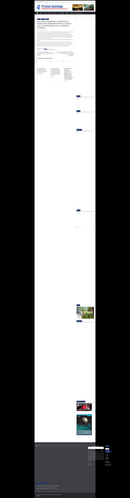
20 (98, 456)
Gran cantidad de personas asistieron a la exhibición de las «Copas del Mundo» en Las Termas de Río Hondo (55, 72)
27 (98, 458)
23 (89, 458)
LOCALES (45, 13)
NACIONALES (61, 13)
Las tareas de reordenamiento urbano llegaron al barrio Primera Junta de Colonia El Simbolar (46, 54)
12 (95, 454)
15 (102, 454)
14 (100, 454)
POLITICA (50, 13)
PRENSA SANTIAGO (45, 494)
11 (93, 454)
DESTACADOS (43, 19)
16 (89, 456)
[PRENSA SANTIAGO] (37, 13)
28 (100, 458)
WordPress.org (108, 464)
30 (89, 460)
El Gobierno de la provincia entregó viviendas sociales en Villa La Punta (42, 70)
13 (98, 454)
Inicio (41, 13)
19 (95, 456)
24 (91, 458)
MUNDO (72, 13)
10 (91, 454)
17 (91, 456)
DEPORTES (67, 13)
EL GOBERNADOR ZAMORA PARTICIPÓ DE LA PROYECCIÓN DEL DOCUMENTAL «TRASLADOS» (65, 54)
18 (93, 456)
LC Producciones (78, 13)
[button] (57, 13)
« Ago (89, 463)
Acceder (106, 455)
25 (93, 458)
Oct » (92, 463)
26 (95, 458)
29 (102, 458)
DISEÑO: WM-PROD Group (53, 494)
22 (102, 456)
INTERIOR (55, 13)
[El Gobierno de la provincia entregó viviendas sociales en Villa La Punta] (42, 61)
